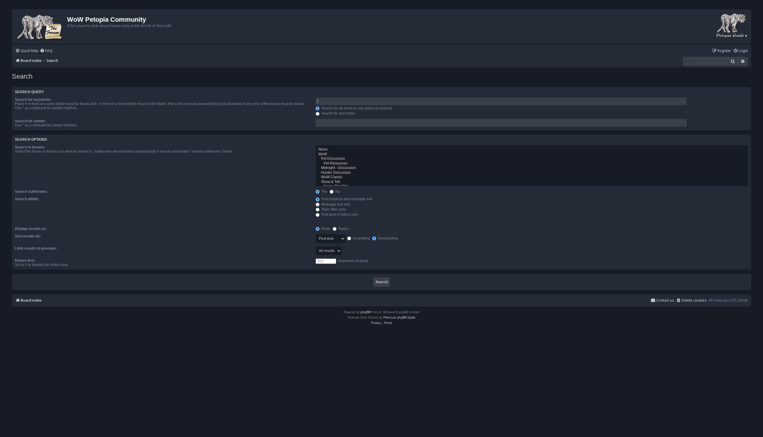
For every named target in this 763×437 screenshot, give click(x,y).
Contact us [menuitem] (665, 300)
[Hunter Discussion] (532, 172)
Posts (325, 229)
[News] (532, 149)
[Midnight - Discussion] (532, 168)
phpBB (365, 312)
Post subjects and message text (346, 199)
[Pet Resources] (532, 163)
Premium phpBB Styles (399, 317)
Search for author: (30, 121)
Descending (387, 238)
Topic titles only (333, 209)
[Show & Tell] (532, 182)
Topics (343, 229)
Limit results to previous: (36, 248)
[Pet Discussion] (532, 158)
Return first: (25, 261)
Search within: (27, 199)
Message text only (335, 204)
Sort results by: (28, 236)
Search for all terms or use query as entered (356, 108)
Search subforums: (31, 191)
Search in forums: (30, 147)
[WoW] (532, 154)
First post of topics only (339, 214)
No (337, 191)
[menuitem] (46, 51)
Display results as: (31, 229)
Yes (323, 191)
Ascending (361, 238)
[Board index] (40, 26)
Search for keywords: (33, 100)
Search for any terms (337, 113)
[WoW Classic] (532, 177)
